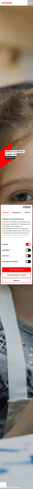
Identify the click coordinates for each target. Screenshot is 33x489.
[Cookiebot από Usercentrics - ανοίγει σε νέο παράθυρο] (23, 207)
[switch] (28, 250)
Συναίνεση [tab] (5, 212)
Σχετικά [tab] (27, 212)
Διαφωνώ (16, 280)
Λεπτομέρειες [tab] (16, 212)
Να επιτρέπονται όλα (16, 269)
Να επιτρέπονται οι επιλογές (16, 275)
